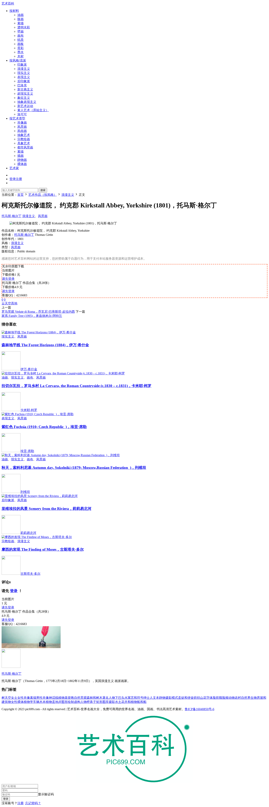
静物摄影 (165, 697)
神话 (52, 697)
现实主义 (23, 73)
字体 (209, 697)
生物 (253, 697)
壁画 (20, 31)
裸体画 (22, 164)
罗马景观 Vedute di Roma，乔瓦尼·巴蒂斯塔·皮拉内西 (38, 311)
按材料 (14, 10)
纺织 (197, 697)
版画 (20, 19)
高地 (14, 303)
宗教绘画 (23, 139)
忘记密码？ (33, 803)
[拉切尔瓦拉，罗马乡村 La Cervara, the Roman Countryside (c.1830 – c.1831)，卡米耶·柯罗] (63, 373)
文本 (156, 697)
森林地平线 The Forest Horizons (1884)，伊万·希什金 (45, 345)
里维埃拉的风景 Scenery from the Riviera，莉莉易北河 (46, 509)
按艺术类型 (17, 118)
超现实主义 (25, 93)
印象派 (22, 64)
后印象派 (23, 81)
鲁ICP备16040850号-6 (199, 709)
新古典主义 (25, 89)
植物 (61, 697)
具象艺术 (23, 143)
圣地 (55, 701)
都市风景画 (25, 147)
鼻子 (93, 701)
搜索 (42, 190)
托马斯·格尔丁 (11, 216)
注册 (20, 803)
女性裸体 (17, 701)
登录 (14, 591)
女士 (14, 697)
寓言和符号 (135, 697)
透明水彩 (23, 27)
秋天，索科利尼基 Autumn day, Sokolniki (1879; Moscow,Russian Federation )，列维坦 (74, 468)
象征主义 (23, 97)
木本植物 (45, 701)
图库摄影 (108, 701)
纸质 (20, 39)
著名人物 (108, 697)
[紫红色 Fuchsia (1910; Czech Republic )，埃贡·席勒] (37, 414)
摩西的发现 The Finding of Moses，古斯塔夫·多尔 (43, 549)
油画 (20, 15)
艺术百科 (8, 3)
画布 (20, 35)
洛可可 (22, 114)
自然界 (245, 697)
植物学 (28, 701)
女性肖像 (23, 697)
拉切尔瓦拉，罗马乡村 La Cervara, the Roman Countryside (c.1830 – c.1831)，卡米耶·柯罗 (76, 386)
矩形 (99, 701)
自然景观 (80, 697)
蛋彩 (20, 48)
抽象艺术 (23, 135)
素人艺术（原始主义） (33, 110)
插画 (20, 155)
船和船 (142, 701)
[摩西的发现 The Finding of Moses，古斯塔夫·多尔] (37, 537)
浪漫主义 (23, 68)
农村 (238, 697)
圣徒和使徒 (186, 697)
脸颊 (225, 697)
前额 (219, 697)
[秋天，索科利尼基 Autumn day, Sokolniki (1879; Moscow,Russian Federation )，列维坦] (61, 455)
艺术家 (14, 168)
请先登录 (8, 278)
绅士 (146, 697)
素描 (20, 23)
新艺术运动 (25, 106)
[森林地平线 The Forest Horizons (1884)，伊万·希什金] (39, 332)
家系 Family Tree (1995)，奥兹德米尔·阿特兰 (32, 315)
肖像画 (22, 122)
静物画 (22, 159)
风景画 (22, 126)
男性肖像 (42, 697)
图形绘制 (67, 701)
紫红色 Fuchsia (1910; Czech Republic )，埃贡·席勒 (44, 427)
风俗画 (22, 130)
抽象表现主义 (26, 102)
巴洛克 (22, 85)
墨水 (20, 52)
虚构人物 (80, 701)
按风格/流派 (17, 60)
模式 (175, 697)
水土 (118, 701)
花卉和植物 (129, 701)
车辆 (36, 701)
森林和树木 (94, 697)
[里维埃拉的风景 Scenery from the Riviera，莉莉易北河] (40, 496)
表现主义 (23, 77)
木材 (20, 56)
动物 (231, 697)
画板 (20, 44)
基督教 (69, 697)
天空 (8, 303)
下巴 (118, 697)
